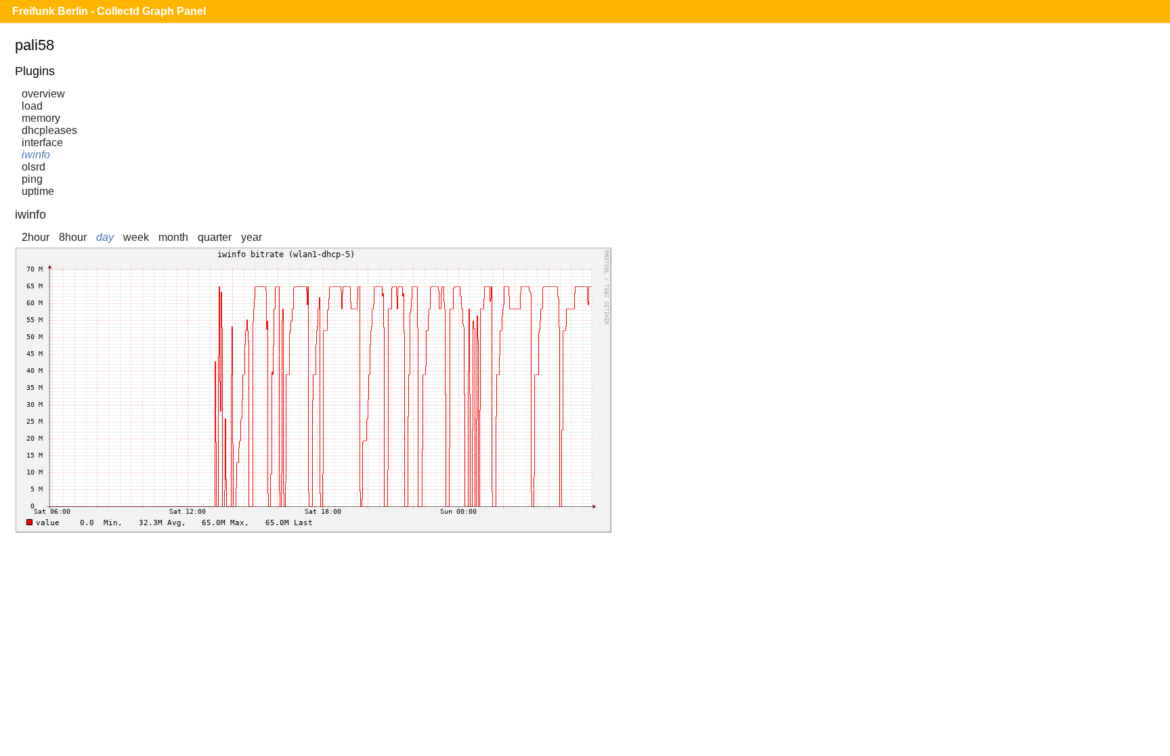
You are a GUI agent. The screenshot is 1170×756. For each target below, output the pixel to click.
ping (32, 179)
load (32, 106)
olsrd (33, 167)
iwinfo (36, 154)
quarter (215, 237)
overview (43, 93)
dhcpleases (49, 130)
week (136, 237)
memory (41, 118)
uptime (38, 191)
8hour (73, 237)
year (251, 237)
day (105, 237)
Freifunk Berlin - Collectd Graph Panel (109, 11)
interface (42, 142)
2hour (35, 237)
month (173, 237)
